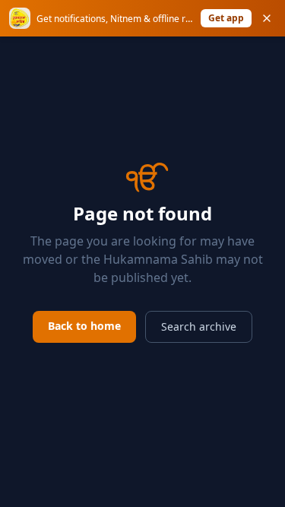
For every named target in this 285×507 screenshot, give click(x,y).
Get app (226, 17)
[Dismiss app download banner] (267, 18)
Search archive (198, 326)
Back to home (84, 325)
